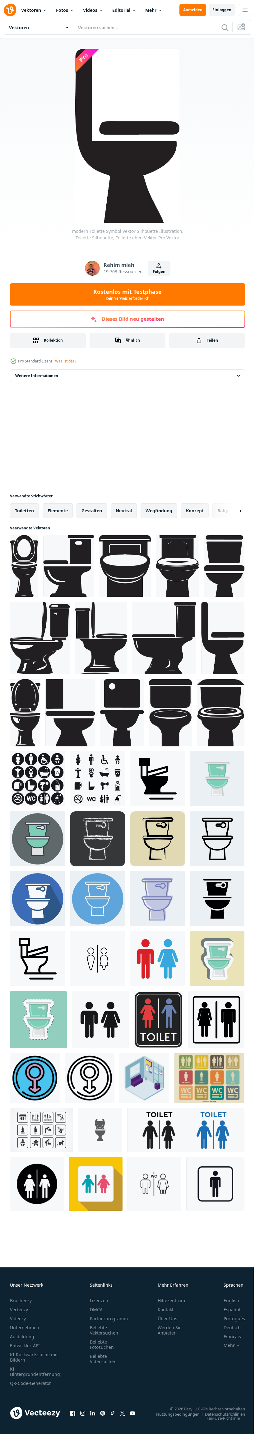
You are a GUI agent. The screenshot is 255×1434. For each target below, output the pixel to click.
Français (227, 1336)
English (226, 1300)
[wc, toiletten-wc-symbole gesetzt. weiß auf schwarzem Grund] (37, 778)
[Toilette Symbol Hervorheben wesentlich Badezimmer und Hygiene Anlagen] (37, 1184)
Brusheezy (21, 1300)
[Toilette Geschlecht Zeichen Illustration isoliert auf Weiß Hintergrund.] (158, 1019)
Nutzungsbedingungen (173, 1414)
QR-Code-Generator (30, 1383)
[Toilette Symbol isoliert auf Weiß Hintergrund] (157, 958)
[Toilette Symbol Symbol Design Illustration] (157, 778)
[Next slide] (230, 510)
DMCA (96, 1309)
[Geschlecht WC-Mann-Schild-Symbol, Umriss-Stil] (89, 1078)
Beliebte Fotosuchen (102, 1344)
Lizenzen (99, 1300)
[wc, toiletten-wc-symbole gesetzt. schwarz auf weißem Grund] (97, 778)
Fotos (62, 10)
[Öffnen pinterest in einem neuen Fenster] (102, 1412)
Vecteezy (19, 1309)
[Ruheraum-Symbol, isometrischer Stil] (144, 1078)
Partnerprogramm (109, 1318)
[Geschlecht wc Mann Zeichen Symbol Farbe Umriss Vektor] (35, 1078)
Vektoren (31, 10)
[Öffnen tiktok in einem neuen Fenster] (112, 1412)
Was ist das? (65, 361)
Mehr (150, 10)
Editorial (121, 10)
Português (229, 1318)
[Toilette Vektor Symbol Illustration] (100, 1130)
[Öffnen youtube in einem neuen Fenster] (132, 1412)
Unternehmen (24, 1327)
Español (227, 1309)
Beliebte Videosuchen (103, 1358)
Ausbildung (22, 1336)
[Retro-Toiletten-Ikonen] (209, 1078)
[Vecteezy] (10, 10)
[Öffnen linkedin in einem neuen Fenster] (92, 1412)
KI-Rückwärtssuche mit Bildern (34, 1357)
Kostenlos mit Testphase (127, 294)
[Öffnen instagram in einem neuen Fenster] (82, 1412)
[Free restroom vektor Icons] (41, 1130)
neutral (124, 511)
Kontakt (166, 1309)
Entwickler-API (25, 1346)
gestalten (91, 511)
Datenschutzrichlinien (220, 1414)
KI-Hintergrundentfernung (35, 1371)
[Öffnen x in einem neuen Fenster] (122, 1412)
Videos (90, 10)
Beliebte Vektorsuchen (104, 1330)
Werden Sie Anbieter (170, 1330)
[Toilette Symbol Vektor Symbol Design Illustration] (37, 958)
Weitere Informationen (36, 375)
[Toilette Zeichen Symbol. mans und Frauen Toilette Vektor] (154, 1184)
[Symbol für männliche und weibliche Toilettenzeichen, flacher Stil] (96, 1184)
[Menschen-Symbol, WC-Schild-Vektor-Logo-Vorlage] (215, 1184)
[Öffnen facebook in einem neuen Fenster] (72, 1412)
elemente (58, 511)
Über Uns (167, 1318)
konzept (195, 511)
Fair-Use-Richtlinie (218, 1418)
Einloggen (221, 9)
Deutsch (227, 1327)
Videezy (18, 1318)
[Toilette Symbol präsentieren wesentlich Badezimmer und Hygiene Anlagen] (185, 1130)
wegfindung (159, 511)
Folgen (159, 271)
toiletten (24, 511)
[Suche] (225, 27)
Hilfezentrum (171, 1300)
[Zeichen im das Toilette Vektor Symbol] (97, 958)
